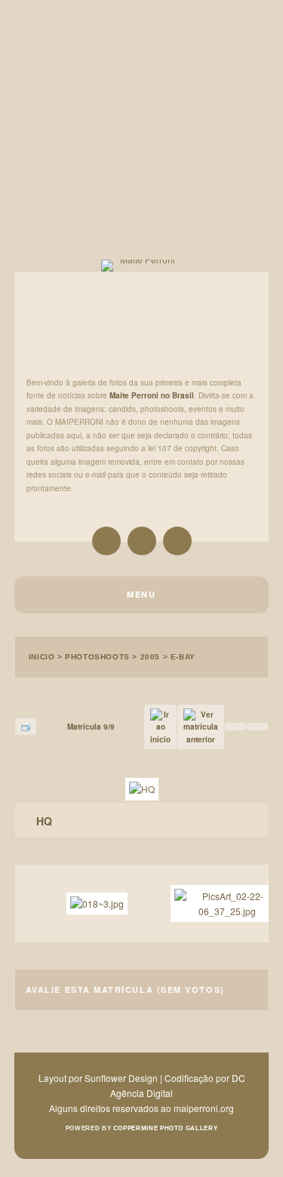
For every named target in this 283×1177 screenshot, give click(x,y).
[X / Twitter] (142, 541)
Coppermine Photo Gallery (165, 1128)
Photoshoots (97, 657)
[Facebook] (177, 541)
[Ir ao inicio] (160, 727)
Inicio (42, 657)
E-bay (183, 657)
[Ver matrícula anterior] (200, 727)
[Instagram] (106, 541)
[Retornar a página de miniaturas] (25, 726)
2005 (150, 657)
